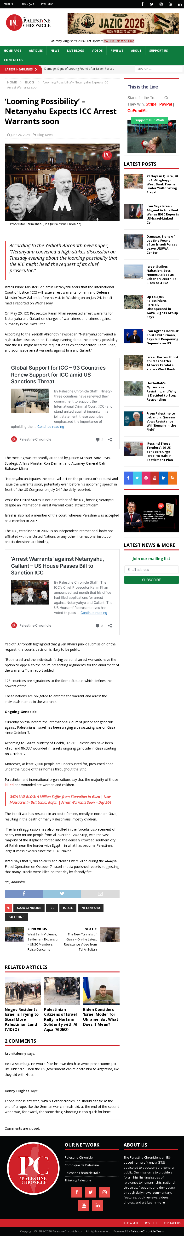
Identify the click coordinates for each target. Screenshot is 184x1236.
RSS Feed (151, 1223)
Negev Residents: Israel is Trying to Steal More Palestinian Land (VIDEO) (22, 1019)
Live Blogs (75, 51)
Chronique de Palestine (82, 1165)
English (9, 4)
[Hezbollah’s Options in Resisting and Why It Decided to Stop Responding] (133, 388)
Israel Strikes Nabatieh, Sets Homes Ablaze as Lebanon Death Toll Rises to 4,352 (162, 274)
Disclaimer (130, 1223)
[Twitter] (152, 4)
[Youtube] (170, 4)
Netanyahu (90, 908)
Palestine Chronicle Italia (82, 1173)
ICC (52, 908)
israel (68, 908)
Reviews (116, 51)
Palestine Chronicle (79, 1157)
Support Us (158, 51)
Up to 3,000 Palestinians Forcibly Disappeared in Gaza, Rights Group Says (162, 307)
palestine (16, 917)
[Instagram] (161, 4)
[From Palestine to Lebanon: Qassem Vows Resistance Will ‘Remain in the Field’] (133, 418)
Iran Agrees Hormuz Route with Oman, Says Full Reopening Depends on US (163, 337)
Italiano (47, 4)
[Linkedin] (180, 4)
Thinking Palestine (78, 1180)
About (136, 51)
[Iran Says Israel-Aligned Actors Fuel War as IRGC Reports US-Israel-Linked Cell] (133, 211)
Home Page (12, 51)
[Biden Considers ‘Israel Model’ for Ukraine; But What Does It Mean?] (101, 991)
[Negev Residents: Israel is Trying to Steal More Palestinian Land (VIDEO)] (23, 991)
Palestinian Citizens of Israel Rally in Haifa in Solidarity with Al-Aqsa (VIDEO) (61, 1019)
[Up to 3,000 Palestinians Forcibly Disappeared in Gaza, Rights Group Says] (133, 302)
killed (9, 784)
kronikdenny (15, 1053)
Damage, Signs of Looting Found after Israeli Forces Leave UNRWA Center (162, 244)
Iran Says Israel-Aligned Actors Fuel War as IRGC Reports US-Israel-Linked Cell (163, 214)
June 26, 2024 (20, 134)
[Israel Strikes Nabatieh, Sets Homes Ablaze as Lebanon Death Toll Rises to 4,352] (133, 272)
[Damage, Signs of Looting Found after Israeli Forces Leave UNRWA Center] (133, 241)
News (55, 51)
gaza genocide (29, 908)
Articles (36, 51)
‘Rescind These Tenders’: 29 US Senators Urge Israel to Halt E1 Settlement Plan (160, 451)
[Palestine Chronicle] (33, 1192)
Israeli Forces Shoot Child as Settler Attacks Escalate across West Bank (162, 363)
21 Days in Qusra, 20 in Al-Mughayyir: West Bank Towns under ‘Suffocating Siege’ (162, 184)
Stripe (151, 104)
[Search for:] (159, 68)
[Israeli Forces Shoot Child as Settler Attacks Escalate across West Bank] (133, 362)
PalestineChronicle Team (147, 1231)
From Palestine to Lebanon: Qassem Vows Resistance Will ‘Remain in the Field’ (161, 421)
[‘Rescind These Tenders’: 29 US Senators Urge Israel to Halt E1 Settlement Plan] (133, 448)
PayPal (165, 104)
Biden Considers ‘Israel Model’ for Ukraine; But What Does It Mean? (100, 1017)
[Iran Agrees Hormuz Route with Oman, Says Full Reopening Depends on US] (133, 336)
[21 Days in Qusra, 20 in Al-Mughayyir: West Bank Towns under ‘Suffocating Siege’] (133, 181)
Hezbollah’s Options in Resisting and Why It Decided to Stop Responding (161, 391)
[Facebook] (142, 4)
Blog (40, 134)
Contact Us (13, 60)
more (160, 1202)
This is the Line (142, 87)
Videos (97, 51)
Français (28, 4)
